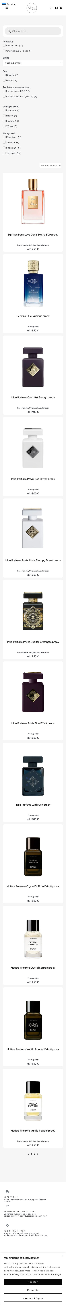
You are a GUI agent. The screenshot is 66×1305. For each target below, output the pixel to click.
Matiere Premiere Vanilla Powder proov (33, 1130)
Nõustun (33, 1282)
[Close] (63, 1255)
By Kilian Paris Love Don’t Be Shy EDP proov (33, 234)
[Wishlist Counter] (51, 8)
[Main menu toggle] (7, 8)
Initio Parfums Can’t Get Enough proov (33, 397)
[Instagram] (61, 8)
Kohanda (33, 1290)
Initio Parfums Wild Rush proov (33, 804)
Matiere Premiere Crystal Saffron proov (33, 967)
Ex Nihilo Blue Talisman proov (33, 316)
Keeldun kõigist (33, 1298)
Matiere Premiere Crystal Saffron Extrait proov (33, 886)
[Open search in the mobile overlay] (33, 31)
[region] (33, 1279)
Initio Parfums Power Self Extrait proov (33, 478)
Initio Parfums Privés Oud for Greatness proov (33, 641)
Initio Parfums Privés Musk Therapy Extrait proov (33, 560)
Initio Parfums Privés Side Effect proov (33, 723)
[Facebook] (56, 8)
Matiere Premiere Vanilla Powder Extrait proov (33, 1049)
